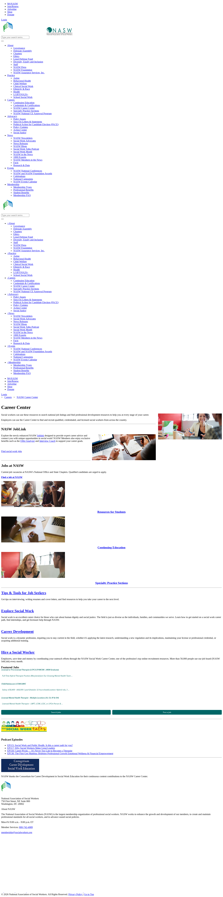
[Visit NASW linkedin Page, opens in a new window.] (9, 891)
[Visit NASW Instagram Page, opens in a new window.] (55, 891)
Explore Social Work (17, 611)
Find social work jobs (11, 451)
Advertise (12, 9)
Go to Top (89, 894)
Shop (9, 12)
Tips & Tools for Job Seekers (23, 593)
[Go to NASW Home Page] (23, 34)
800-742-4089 (26, 827)
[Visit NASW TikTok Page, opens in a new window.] (89, 891)
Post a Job (167, 712)
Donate (10, 14)
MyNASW (12, 3)
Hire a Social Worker (18, 652)
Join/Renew (13, 6)
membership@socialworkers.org (16, 832)
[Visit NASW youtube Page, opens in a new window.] (21, 891)
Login (4, 19)
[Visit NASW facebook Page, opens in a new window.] (2, 891)
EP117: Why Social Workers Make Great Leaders (31, 748)
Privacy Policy (75, 894)
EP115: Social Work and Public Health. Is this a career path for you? (40, 745)
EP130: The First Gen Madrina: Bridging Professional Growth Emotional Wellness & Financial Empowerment (60, 753)
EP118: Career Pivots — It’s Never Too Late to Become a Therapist (39, 750)
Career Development (17, 631)
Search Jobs (56, 712)
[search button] (2, 41)
